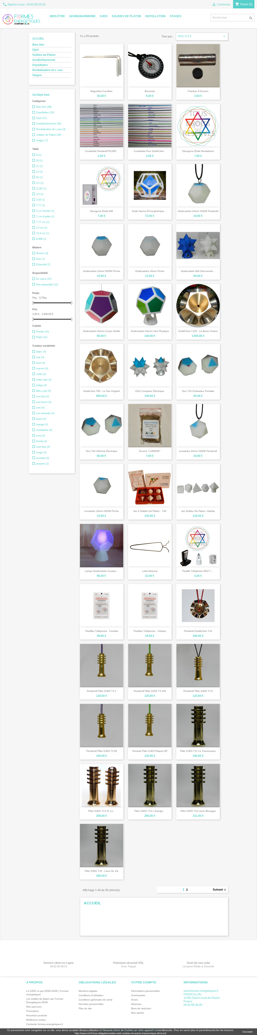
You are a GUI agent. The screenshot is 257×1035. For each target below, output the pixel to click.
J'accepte (247, 1031)
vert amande (45, 413)
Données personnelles (91, 1004)
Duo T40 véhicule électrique (101, 451)
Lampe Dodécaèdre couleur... (101, 571)
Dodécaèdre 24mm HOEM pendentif (198, 211)
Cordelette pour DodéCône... (150, 151)
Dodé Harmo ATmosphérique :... (150, 211)
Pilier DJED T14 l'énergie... (149, 811)
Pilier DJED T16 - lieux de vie (101, 871)
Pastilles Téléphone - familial (101, 631)
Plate (41, 337)
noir (40, 357)
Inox (40, 258)
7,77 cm (42, 222)
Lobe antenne (150, 571)
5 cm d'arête (45, 210)
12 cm (41, 227)
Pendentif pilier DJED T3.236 (150, 691)
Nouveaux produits (36, 1015)
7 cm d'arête (45, 216)
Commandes (138, 995)
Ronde (42, 331)
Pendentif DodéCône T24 (198, 631)
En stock (44, 278)
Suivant (220, 890)
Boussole (150, 91)
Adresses (136, 1004)
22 (39, 171)
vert (40, 407)
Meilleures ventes (36, 1019)
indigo (41, 385)
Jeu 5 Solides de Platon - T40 (149, 511)
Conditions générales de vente (95, 999)
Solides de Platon (126, 16)
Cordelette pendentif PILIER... (101, 151)
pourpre (42, 463)
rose (40, 435)
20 (39, 160)
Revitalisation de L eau (47, 70)
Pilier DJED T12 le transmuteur (198, 751)
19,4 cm (42, 233)
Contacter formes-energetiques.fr (44, 1024)
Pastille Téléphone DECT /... (198, 571)
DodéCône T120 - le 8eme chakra (198, 331)
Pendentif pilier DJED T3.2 (101, 691)
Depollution (155, 16)
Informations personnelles (145, 991)
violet (41, 374)
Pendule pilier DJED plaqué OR (149, 751)
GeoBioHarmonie (82, 16)
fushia (41, 441)
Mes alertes (137, 1012)
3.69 (40, 199)
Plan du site (85, 1008)
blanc (41, 351)
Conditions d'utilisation (91, 995)
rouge (41, 452)
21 (39, 166)
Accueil (38, 38)
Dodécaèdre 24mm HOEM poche (101, 271)
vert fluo (42, 396)
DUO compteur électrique (149, 391)
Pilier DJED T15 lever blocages (198, 811)
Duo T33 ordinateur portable (198, 391)
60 (39, 177)
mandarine (44, 429)
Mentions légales (88, 991)
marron (42, 368)
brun (40, 362)
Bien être (57, 16)
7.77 (40, 205)
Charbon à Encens (198, 91)
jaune (41, 418)
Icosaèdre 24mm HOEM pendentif (198, 451)
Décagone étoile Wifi (101, 211)
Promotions (32, 1011)
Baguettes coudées (101, 91)
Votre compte (143, 982)
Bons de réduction (141, 1008)
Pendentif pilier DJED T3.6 (198, 691)
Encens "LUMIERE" (149, 451)
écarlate (42, 457)
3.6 (40, 194)
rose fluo (43, 446)
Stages (175, 16)
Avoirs (134, 999)
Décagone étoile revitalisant (198, 151)
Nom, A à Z (202, 36)
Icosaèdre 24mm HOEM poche (101, 511)
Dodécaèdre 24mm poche (149, 271)
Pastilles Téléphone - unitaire (150, 631)
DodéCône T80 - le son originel (101, 391)
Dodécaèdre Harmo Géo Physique (150, 331)
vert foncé (43, 401)
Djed (104, 16)
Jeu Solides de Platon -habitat (198, 511)
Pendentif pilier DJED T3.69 (101, 751)
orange (42, 424)
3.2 (40, 182)
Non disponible (47, 284)
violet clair (43, 379)
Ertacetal (43, 264)
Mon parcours (34, 1006)
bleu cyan (43, 390)
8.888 (41, 238)
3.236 (41, 188)
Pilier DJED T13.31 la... (101, 811)
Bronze (42, 253)
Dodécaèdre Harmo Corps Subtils (101, 331)
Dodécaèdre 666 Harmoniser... (198, 271)
